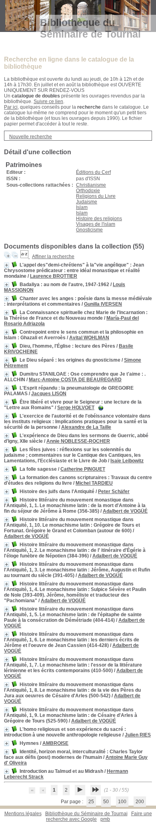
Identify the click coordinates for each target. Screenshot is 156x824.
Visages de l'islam (95, 224)
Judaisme (86, 202)
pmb (105, 819)
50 (106, 801)
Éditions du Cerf (93, 172)
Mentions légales (23, 813)
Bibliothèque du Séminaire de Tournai (86, 813)
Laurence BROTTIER (53, 276)
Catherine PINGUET (82, 469)
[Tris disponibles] (25, 256)
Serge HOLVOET (75, 407)
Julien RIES (138, 735)
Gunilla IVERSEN (103, 304)
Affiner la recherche (53, 256)
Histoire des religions (99, 218)
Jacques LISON (48, 393)
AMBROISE (55, 743)
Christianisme (91, 185)
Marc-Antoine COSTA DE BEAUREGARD (75, 379)
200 (140, 801)
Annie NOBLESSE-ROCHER (78, 441)
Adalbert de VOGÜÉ (125, 511)
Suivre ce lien (48, 101)
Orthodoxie (88, 190)
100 (122, 801)
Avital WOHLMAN (89, 337)
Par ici (11, 107)
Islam (82, 207)
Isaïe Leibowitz (127, 461)
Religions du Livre (96, 196)
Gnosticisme (89, 230)
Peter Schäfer (114, 491)
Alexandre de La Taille (86, 427)
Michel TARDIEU (94, 483)
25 (91, 801)
